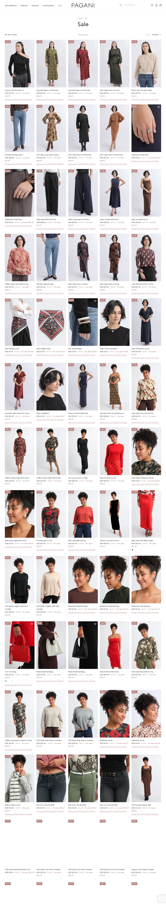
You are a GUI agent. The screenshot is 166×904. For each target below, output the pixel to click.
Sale (60, 6)
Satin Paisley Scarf (12, 349)
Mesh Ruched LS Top (108, 478)
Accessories (48, 6)
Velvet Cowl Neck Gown (109, 540)
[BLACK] (132, 550)
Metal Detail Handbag (44, 672)
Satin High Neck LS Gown (110, 90)
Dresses (24, 6)
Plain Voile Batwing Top (77, 540)
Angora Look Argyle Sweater (142, 870)
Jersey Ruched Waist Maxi (78, 413)
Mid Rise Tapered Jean (45, 284)
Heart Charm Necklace (108, 349)
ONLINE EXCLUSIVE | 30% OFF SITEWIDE (18, 99)
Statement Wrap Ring (139, 155)
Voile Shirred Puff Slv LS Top (142, 284)
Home (81, 18)
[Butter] (134, 550)
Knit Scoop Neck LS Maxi (78, 478)
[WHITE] (8, 681)
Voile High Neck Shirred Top (142, 413)
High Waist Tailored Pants (46, 219)
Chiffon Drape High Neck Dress (17, 478)
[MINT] (6, 681)
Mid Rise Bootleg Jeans (14, 155)
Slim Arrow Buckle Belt (45, 805)
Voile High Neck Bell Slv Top (142, 672)
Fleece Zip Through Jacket (141, 90)
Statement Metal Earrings (77, 606)
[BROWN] (10, 681)
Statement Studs (106, 740)
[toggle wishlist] (32, 43)
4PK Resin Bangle (75, 349)
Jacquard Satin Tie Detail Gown (112, 413)
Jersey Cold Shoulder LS (14, 90)
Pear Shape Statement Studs (142, 478)
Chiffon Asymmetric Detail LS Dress (18, 740)
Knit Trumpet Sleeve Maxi (141, 805)
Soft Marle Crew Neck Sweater (48, 870)
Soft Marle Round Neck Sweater (112, 870)
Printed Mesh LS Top (44, 540)
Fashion (35, 6)
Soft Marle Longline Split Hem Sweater (16, 607)
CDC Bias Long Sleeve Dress (47, 155)
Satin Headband (42, 413)
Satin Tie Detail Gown (139, 219)
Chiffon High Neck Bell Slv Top (17, 284)
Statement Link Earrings (140, 606)
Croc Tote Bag (10, 672)
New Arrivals (11, 6)
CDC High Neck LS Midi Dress (79, 155)
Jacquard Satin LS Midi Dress (47, 90)
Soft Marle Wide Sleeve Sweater (48, 740)
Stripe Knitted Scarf (12, 805)
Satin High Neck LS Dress (78, 284)
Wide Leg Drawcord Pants (78, 219)
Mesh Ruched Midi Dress (109, 672)
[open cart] (161, 5)
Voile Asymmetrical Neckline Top (17, 870)
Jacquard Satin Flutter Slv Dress (17, 413)
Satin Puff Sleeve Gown (140, 349)
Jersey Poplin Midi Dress (109, 219)
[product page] (20, 63)
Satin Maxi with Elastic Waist (142, 540)
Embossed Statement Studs (15, 540)
